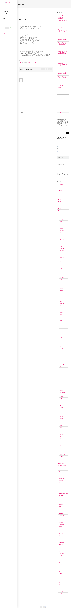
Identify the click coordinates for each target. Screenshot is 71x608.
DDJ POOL (61, 436)
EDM (60, 331)
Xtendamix (60, 595)
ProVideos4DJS (61, 553)
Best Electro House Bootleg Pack (63, 214)
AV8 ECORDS (62, 405)
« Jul (58, 178)
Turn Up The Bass (62, 377)
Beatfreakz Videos (61, 495)
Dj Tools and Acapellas (63, 329)
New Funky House (62, 268)
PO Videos (60, 546)
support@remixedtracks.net (7, 33)
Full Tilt (61, 243)
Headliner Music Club (63, 248)
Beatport (61, 414)
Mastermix (61, 259)
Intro (60, 346)
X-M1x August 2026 (61, 27)
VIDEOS (59, 487)
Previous (48, 12)
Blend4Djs (61, 217)
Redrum (61, 357)
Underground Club (63, 379)
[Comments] (67, 157)
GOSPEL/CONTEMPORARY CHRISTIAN (63, 335)
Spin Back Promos (61, 478)
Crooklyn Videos (61, 513)
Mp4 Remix (61, 540)
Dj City (61, 438)
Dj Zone (61, 232)
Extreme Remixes (62, 239)
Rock (60, 562)
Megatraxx (61, 261)
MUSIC (59, 210)
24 (57, 175)
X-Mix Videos (61, 593)
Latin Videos (61, 533)
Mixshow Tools (62, 266)
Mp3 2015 (59, 201)
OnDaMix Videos (61, 544)
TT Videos (60, 569)
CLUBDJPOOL (61, 502)
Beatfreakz (61, 409)
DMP (60, 443)
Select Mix (61, 281)
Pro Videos (60, 551)
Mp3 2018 (59, 208)
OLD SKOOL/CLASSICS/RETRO (63, 467)
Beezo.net (61, 416)
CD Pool (61, 423)
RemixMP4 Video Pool (62, 560)
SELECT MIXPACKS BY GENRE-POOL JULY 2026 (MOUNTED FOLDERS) (62, 43)
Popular (59, 157)
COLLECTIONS (61, 212)
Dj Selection (62, 230)
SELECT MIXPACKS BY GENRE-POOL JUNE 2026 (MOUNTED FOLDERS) (62, 77)
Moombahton (62, 350)
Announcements (60, 186)
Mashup (60, 535)
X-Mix (61, 295)
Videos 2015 (61, 580)
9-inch (61, 398)
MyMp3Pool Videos (62, 542)
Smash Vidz (60, 564)
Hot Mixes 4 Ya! (62, 250)
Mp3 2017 (59, 206)
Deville (61, 301)
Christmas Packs (61, 190)
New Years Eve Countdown (62, 465)
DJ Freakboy (62, 310)
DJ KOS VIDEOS (61, 515)
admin (20, 62)
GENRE (60, 319)
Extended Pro (61, 522)
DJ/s (59, 297)
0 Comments (34, 62)
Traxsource (61, 288)
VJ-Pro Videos (61, 591)
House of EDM (41, 604)
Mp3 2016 (59, 203)
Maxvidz (60, 537)
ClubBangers (62, 221)
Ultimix (60, 571)
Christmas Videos (61, 192)
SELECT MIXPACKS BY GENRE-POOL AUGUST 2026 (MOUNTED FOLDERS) (62, 30)
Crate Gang (61, 434)
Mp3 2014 (30, 62)
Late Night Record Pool (63, 454)
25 (59, 175)
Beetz (60, 497)
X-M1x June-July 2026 (61, 49)
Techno (61, 368)
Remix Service (60, 482)
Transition (61, 370)
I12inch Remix (62, 452)
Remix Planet (62, 277)
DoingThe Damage (63, 237)
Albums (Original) (60, 184)
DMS (28, 62)
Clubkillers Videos (62, 506)
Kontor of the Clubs (63, 257)
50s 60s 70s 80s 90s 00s (62, 488)
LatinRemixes (62, 390)
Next (51, 12)
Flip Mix (61, 241)
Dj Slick (61, 314)
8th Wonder (61, 396)
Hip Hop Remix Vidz (62, 531)
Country (61, 327)
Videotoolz (60, 584)
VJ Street (60, 589)
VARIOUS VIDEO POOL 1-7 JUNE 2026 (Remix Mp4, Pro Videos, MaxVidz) (62, 64)
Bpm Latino (61, 383)
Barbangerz (61, 407)
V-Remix (60, 573)
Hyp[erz (61, 252)
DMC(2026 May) (60, 85)
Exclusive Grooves (63, 447)
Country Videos (61, 508)
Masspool (61, 456)
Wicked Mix (61, 480)
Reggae (61, 359)
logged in (24, 114)
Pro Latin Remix (62, 392)
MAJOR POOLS (61, 394)
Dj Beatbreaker (62, 303)
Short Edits (61, 366)
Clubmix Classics (61, 473)
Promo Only (61, 275)
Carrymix (61, 219)
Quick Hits (61, 355)
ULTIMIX (61, 290)
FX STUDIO (61, 526)
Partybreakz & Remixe (63, 272)
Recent (63, 157)
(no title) (59, 87)
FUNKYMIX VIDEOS (62, 524)
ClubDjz (61, 425)
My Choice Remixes (61, 463)
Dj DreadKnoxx (62, 305)
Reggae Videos (61, 555)
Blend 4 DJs (61, 418)
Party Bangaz (62, 270)
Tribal (61, 375)
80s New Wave (62, 320)
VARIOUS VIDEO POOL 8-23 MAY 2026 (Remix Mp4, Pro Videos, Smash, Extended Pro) (62, 82)
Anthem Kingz (62, 400)
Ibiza (60, 341)
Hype (60, 339)
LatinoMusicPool (62, 388)
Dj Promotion (62, 228)
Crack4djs (61, 223)
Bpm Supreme (62, 420)
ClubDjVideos (61, 504)
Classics (60, 471)
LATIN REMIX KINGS (63, 385)
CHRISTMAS (60, 188)
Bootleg (61, 325)
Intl (60, 344)
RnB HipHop (62, 364)
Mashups (61, 348)
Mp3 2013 (59, 197)
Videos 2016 (61, 582)
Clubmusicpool (62, 429)
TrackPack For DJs (62, 286)
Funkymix (61, 246)
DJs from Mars (62, 316)
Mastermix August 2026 (61, 15)
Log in (60, 112)
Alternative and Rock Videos (63, 493)
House (61, 337)
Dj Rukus (61, 312)
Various (60, 575)
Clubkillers (61, 427)
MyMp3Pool (62, 458)
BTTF (60, 469)
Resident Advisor (62, 279)
